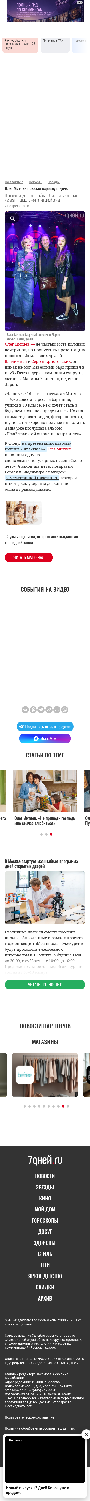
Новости (35, 182)
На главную (14, 182)
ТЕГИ (45, 1265)
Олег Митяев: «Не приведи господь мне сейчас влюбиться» (44, 821)
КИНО (45, 1198)
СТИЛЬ (45, 1254)
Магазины (45, 1041)
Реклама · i (16, 1440)
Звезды (54, 182)
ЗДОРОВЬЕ (45, 1242)
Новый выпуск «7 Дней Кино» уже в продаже (37, 1490)
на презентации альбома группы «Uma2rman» (38, 446)
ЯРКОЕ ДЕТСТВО (45, 1276)
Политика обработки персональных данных (40, 1428)
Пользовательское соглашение (29, 1417)
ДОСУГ (45, 1231)
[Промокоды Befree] (45, 1075)
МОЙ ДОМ (45, 1209)
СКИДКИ (45, 1287)
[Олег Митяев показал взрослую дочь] (49, 709)
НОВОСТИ (45, 1176)
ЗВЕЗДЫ (45, 1187)
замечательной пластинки (32, 477)
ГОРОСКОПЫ (45, 1220)
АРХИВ (45, 1298)
